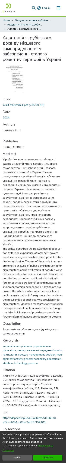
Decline (17, 457)
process (33, 363)
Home (6, 20)
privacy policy (45, 445)
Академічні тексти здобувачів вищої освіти (24, 25)
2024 (6, 118)
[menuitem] (39, 8)
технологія (10, 355)
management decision (42, 355)
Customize (8, 450)
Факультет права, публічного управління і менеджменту (32, 20)
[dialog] (33, 447)
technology (20, 363)
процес (23, 355)
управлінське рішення (17, 346)
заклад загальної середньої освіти (39, 350)
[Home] (9, 8)
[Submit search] (34, 8)
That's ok (47, 457)
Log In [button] (46, 8)
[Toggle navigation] (58, 8)
